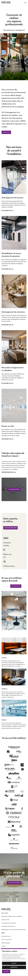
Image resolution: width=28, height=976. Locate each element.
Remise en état (5, 919)
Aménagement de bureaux (8, 926)
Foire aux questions (7, 939)
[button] (25, 2)
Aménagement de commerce (9, 923)
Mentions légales (6, 943)
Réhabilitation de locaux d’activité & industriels (14, 929)
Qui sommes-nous (6, 936)
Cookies (4, 946)
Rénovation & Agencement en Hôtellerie (12, 916)
